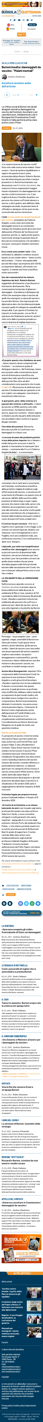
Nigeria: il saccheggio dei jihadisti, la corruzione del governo (12, 1319)
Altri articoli (22, 1273)
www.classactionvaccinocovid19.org (18, 863)
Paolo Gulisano (19, 976)
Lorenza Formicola (20, 1131)
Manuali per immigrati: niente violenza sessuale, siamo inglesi (11, 1332)
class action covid (13, 886)
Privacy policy (7, 1405)
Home (18, 51)
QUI (3, 387)
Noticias (12, 29)
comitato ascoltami (8, 889)
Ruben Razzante (20, 1095)
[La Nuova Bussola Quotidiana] (21, 12)
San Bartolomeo (31, 41)
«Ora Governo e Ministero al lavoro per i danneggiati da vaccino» (21, 1041)
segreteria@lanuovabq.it (11, 1369)
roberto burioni (26, 886)
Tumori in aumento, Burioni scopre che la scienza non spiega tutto (21, 1004)
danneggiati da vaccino (24, 889)
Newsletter (31, 29)
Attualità (26, 51)
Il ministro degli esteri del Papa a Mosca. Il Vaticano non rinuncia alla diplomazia (12, 1306)
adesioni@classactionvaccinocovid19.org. (20, 872)
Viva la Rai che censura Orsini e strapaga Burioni (17, 1088)
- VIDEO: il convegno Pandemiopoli (15, 1076)
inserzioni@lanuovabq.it (11, 1371)
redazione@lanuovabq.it (11, 1366)
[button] (21, 34)
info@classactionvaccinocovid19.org (18, 869)
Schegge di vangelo (11, 40)
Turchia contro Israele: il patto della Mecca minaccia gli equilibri (12, 1292)
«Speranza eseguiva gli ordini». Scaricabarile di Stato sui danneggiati (21, 931)
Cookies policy (18, 1405)
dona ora (32, 25)
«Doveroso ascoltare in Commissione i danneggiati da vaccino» (21, 1204)
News (12, 25)
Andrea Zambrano (16, 76)
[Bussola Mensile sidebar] (21, 1248)
